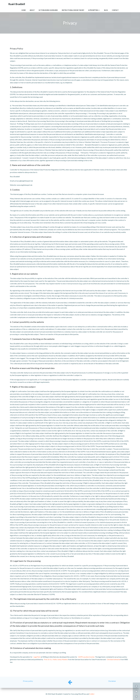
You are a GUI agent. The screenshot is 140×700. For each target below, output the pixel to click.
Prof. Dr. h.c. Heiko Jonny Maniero (56, 659)
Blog (106, 10)
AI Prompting (93, 10)
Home (24, 10)
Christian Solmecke (113, 659)
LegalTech (37, 657)
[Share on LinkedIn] (136, 691)
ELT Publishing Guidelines (48, 10)
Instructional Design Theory (73, 10)
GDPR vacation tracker (86, 657)
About (32, 10)
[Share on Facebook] (136, 686)
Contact (115, 10)
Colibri (91, 694)
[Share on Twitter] (136, 696)
